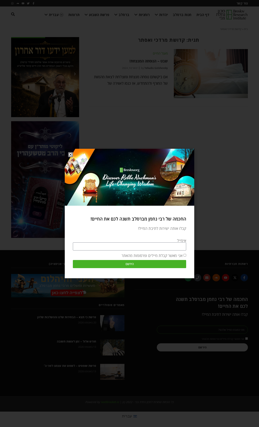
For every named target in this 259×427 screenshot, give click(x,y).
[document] (129, 213)
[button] (70, 154)
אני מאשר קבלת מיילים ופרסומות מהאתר (152, 255)
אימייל (181, 240)
